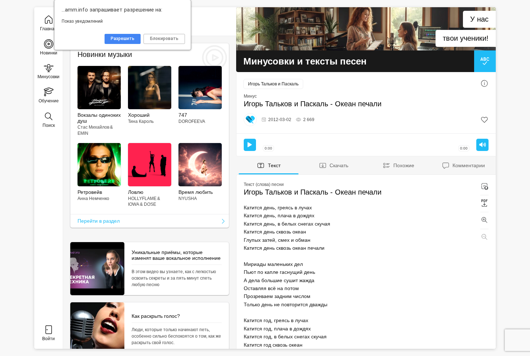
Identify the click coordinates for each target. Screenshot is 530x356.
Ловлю (135, 192)
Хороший (139, 115)
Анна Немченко (93, 198)
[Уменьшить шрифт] (484, 237)
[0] (484, 120)
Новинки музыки (105, 54)
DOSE (150, 204)
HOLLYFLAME (142, 198)
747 (182, 115)
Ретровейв (90, 192)
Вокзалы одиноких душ (99, 118)
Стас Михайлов (93, 127)
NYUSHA (187, 198)
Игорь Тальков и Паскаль (273, 83)
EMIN (83, 133)
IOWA (133, 204)
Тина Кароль (141, 121)
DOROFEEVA (191, 121)
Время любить (195, 192)
